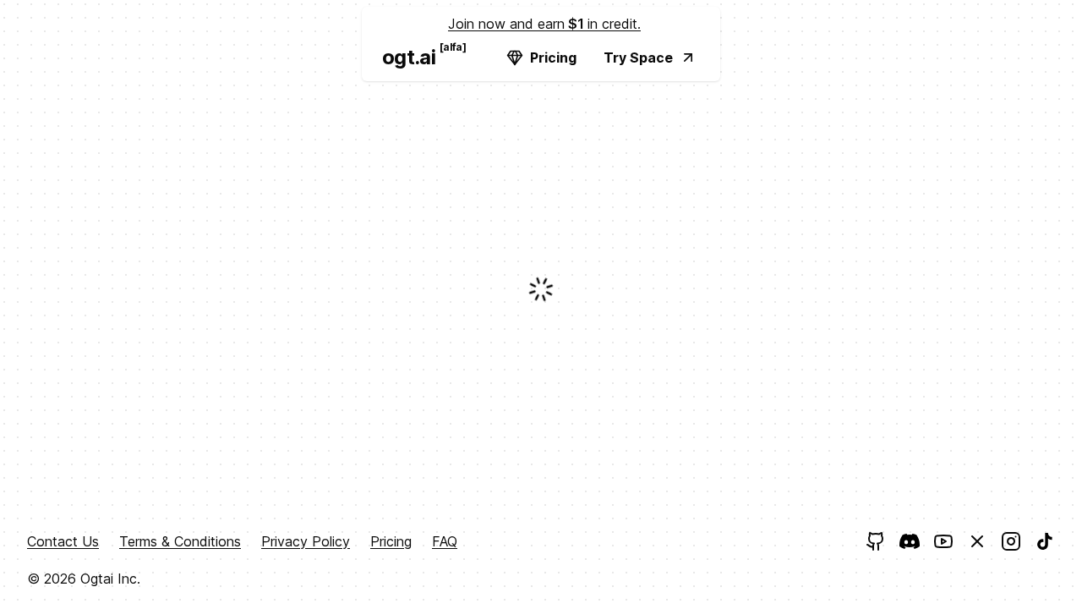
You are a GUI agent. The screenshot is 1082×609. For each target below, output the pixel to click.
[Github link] (876, 541)
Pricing (553, 57)
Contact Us (63, 541)
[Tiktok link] (1045, 541)
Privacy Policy (305, 541)
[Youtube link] (943, 541)
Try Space (638, 57)
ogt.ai (415, 55)
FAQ (444, 541)
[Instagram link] (1011, 541)
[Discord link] (909, 541)
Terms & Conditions (180, 541)
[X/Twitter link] (977, 541)
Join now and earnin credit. (544, 23)
